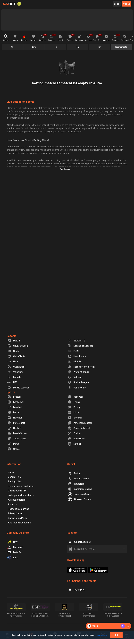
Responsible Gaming (18, 509)
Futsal (16, 412)
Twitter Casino (81, 478)
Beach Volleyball (82, 428)
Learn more (102, 635)
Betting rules (14, 481)
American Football (83, 423)
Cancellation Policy (17, 518)
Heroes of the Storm (84, 366)
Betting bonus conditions (21, 486)
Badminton (79, 438)
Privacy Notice (15, 513)
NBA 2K (77, 361)
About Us (12, 504)
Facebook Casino (82, 494)
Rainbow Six (80, 387)
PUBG (76, 351)
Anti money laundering (19, 522)
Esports (11, 336)
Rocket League (81, 382)
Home (11, 472)
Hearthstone (80, 356)
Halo (15, 361)
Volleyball (78, 396)
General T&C (14, 477)
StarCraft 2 (79, 340)
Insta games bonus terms (21, 495)
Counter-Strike (20, 346)
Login (116, 4)
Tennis (77, 402)
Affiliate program (16, 499)
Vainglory (18, 372)
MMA (76, 412)
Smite (16, 351)
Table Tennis (19, 438)
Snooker (78, 417)
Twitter (77, 473)
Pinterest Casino (82, 499)
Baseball (17, 407)
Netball (77, 443)
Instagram (79, 483)
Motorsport (19, 423)
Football (17, 396)
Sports (11, 392)
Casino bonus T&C (17, 490)
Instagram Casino (83, 489)
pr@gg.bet (79, 589)
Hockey (17, 428)
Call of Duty (19, 356)
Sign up (126, 4)
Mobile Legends (21, 387)
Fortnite (17, 377)
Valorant (78, 377)
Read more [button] (65, 169)
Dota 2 (16, 340)
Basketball (18, 402)
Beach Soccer (20, 433)
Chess (16, 449)
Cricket (77, 433)
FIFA (15, 382)
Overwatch (19, 366)
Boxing (77, 407)
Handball (17, 417)
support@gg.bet (82, 542)
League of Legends (83, 346)
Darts (16, 443)
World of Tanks (81, 372)
